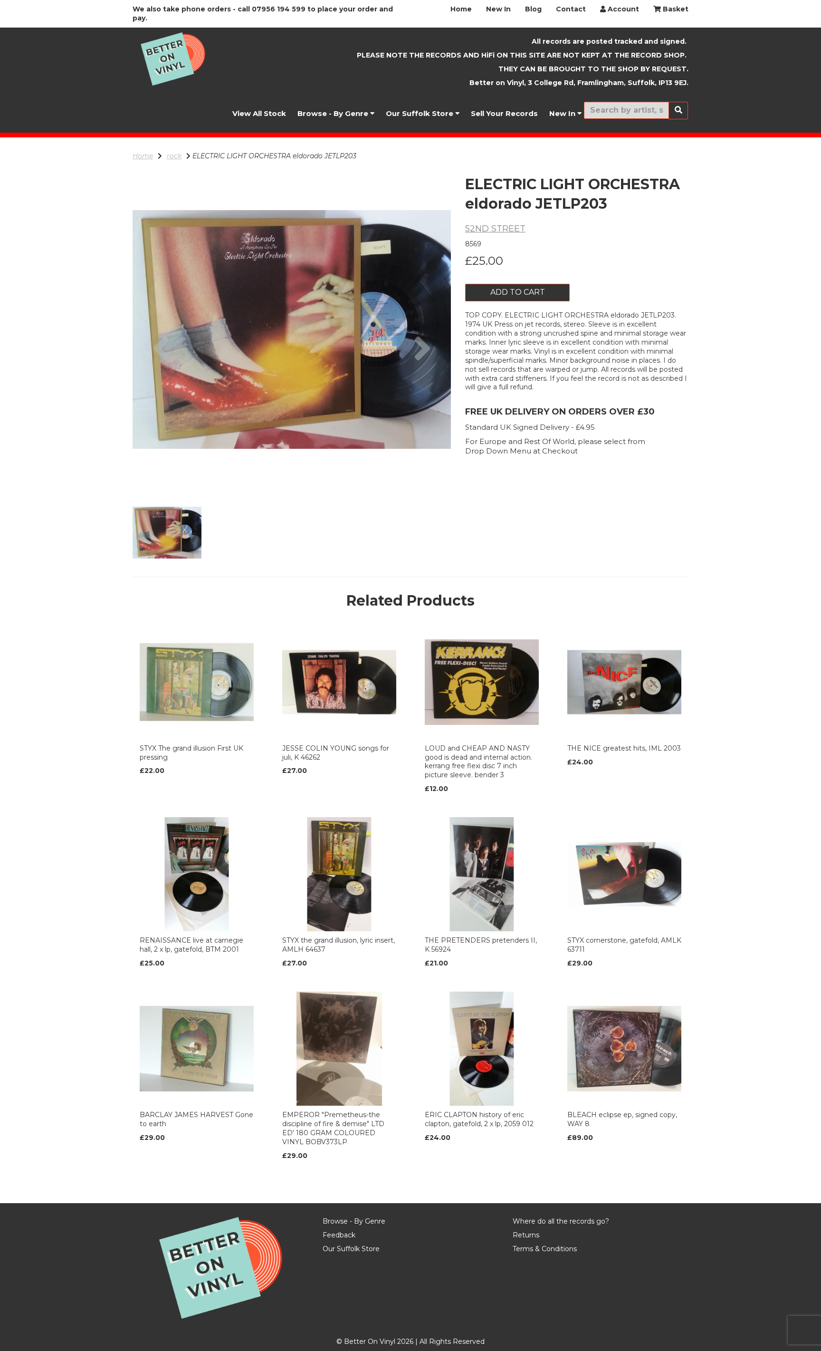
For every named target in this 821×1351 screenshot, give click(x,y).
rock (174, 156)
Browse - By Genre (333, 113)
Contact (571, 9)
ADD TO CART (517, 292)
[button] (161, 409)
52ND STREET (495, 228)
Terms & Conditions (545, 1249)
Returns (526, 1235)
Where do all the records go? (561, 1221)
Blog (533, 9)
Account (622, 9)
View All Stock (259, 113)
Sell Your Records (504, 113)
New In (498, 9)
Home (461, 9)
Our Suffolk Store (420, 113)
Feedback (339, 1235)
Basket (674, 9)
